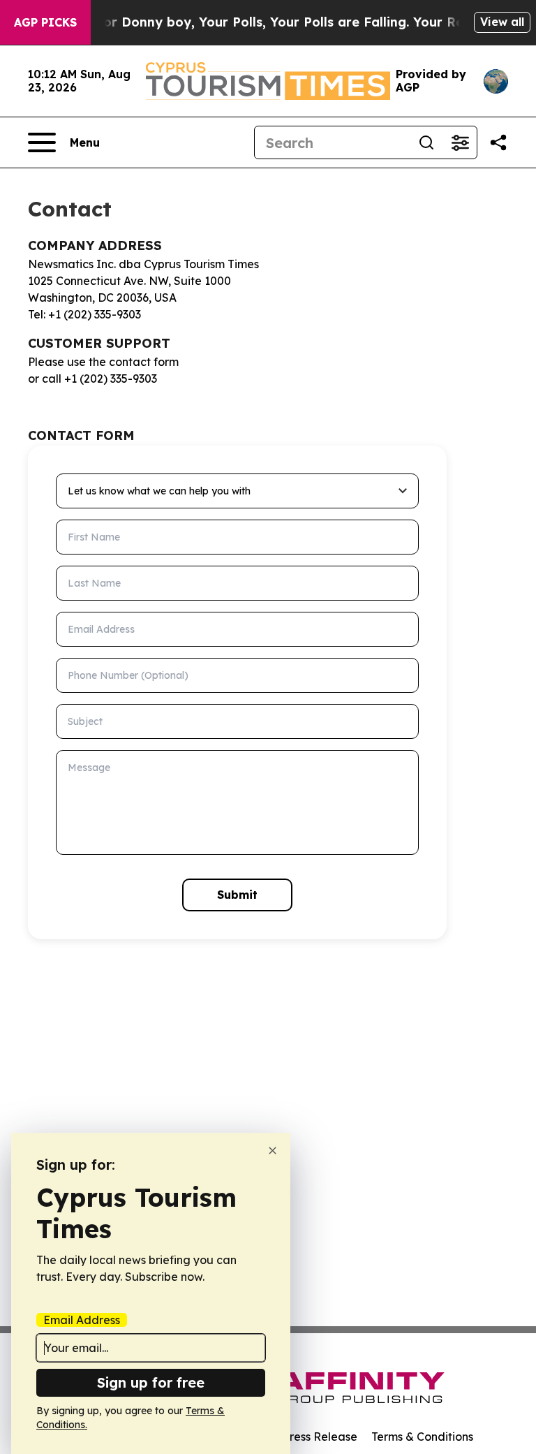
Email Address (81, 1320)
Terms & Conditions (422, 1437)
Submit (237, 895)
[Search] (426, 142)
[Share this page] (498, 142)
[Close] (272, 1150)
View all (502, 22)
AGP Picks (45, 22)
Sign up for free (150, 1382)
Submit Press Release (299, 1437)
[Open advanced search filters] (460, 142)
